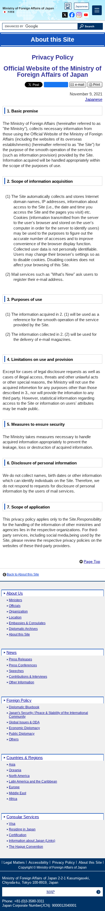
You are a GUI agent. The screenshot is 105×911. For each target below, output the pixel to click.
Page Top (92, 562)
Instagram (79, 13)
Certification (17, 835)
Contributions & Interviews (28, 677)
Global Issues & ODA (24, 722)
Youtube (86, 13)
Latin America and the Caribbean (33, 781)
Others (14, 739)
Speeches (16, 671)
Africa (13, 799)
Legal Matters (14, 862)
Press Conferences (23, 665)
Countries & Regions (24, 757)
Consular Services (22, 816)
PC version (68, 7)
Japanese (81, 6)
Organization (18, 611)
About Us (14, 593)
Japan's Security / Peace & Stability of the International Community (48, 714)
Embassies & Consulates (27, 623)
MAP (51, 892)
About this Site (19, 634)
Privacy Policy (63, 862)
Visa (12, 824)
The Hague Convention (26, 847)
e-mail (79, 85)
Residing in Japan (22, 829)
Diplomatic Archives (23, 629)
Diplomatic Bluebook (24, 707)
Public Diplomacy (21, 734)
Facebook (72, 13)
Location (15, 617)
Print (96, 85)
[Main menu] (97, 10)
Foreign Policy (19, 700)
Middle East (17, 793)
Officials (14, 606)
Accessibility (38, 862)
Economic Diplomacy (24, 728)
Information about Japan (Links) (32, 841)
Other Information (21, 682)
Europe (14, 787)
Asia (12, 764)
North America (19, 776)
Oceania (15, 770)
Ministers (15, 600)
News (11, 652)
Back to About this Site (23, 574)
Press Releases (20, 659)
